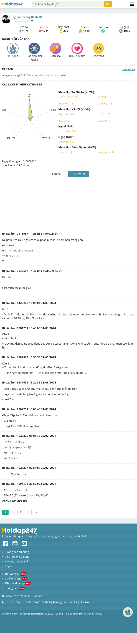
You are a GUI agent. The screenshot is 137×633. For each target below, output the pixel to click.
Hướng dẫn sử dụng (16, 552)
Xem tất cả (128, 69)
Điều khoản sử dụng (16, 556)
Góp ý (8, 566)
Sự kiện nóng (15, 578)
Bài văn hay (14, 573)
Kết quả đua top (17, 583)
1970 (25, 31)
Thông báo (14, 588)
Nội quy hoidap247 (16, 561)
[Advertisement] (68, 204)
